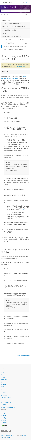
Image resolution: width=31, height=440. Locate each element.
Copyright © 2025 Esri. (6, 435)
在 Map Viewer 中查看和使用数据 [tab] (12, 23)
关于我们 (3, 413)
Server (3, 377)
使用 (2, 14)
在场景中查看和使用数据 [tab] (9, 30)
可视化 (6, 14)
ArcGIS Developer (6, 402)
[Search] (24, 2)
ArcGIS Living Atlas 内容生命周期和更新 (13, 49)
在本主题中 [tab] (5, 72)
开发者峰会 (4, 422)
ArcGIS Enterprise (8, 2)
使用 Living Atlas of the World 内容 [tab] (12, 36)
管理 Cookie (4, 437)
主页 (2, 372)
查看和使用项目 (6, 20)
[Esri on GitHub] (7, 431)
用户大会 (3, 420)
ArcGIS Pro (4, 395)
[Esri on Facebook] (5, 431)
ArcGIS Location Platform (8, 400)
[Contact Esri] (10, 431)
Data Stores (4, 379)
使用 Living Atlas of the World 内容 (18, 14)
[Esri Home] (4, 426)
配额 (23, 210)
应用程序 (3, 384)
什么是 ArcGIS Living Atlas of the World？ (14, 39)
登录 (28, 2)
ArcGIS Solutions (5, 404)
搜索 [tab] (4, 33)
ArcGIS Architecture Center (8, 407)
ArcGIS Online (5, 393)
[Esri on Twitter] (2, 431)
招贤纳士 (3, 415)
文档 (2, 386)
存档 (11, 64)
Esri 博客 (3, 418)
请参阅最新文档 (21, 66)
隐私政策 (24, 435)
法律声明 (10, 437)
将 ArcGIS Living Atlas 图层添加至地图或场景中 (15, 46)
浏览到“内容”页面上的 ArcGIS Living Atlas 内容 (15, 43)
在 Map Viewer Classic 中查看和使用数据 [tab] (14, 27)
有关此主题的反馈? (24, 355)
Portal (2, 375)
